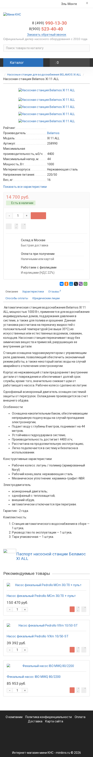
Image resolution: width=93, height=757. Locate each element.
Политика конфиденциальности (48, 717)
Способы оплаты (16, 298)
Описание (11, 291)
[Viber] (81, 284)
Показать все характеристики (25, 186)
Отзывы (54, 291)
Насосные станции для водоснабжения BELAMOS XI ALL (44, 74)
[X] (76, 284)
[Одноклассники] (66, 284)
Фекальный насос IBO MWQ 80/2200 (34, 677)
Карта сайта (54, 721)
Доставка (35, 721)
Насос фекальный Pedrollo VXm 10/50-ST (38, 636)
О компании (14, 717)
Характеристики (33, 291)
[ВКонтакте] (62, 284)
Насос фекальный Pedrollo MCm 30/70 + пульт (41, 596)
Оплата (80, 717)
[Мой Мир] (71, 284)
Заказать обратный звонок (46, 34)
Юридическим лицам (46, 298)
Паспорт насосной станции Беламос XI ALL (51, 556)
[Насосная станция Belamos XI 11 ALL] (46, 90)
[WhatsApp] (85, 284)
